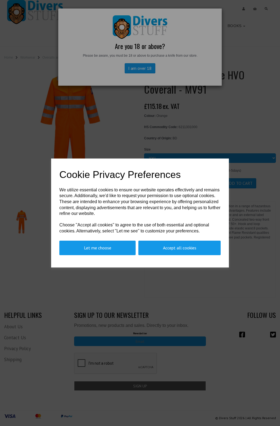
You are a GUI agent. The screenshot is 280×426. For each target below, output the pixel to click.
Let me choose (97, 248)
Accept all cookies (179, 248)
